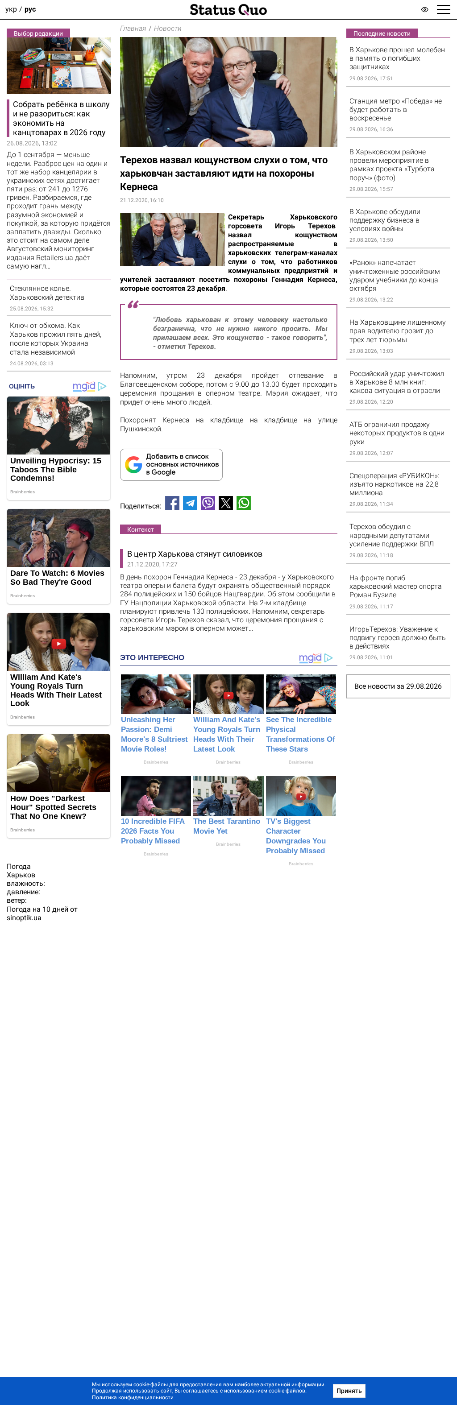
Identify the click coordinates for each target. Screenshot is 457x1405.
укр (11, 9)
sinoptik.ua (24, 917)
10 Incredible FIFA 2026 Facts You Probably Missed (152, 831)
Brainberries (156, 762)
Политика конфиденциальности (133, 1397)
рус (30, 9)
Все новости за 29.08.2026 (398, 686)
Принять (349, 1390)
